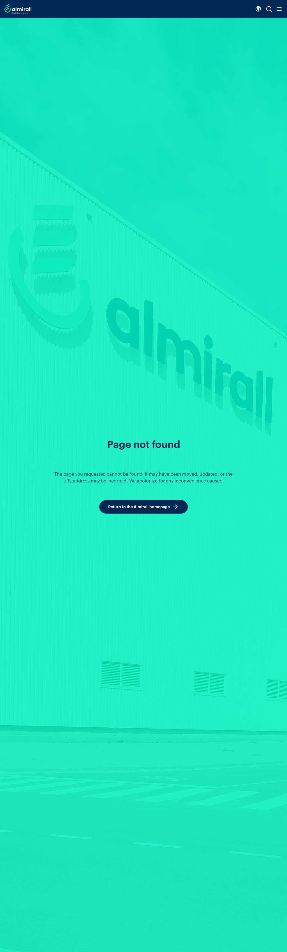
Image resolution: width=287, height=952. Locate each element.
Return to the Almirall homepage (139, 507)
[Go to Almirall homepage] (17, 9)
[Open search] (269, 9)
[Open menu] (279, 9)
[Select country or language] (258, 9)
